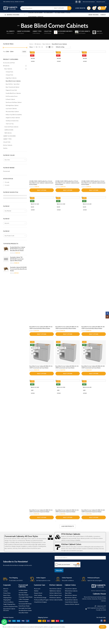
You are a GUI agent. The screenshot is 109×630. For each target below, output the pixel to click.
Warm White (68, 593)
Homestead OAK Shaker (25, 604)
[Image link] (16, 621)
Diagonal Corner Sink (11, 90)
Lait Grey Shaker (23, 592)
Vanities (5, 148)
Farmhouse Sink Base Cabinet (13, 102)
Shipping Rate (7, 600)
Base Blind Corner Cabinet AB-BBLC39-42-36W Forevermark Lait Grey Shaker (41, 367)
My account (37, 588)
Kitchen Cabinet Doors (56, 593)
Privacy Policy (7, 593)
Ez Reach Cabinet (10, 99)
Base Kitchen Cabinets (55, 588)
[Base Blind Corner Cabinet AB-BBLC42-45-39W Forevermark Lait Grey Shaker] (67, 352)
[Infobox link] (15, 579)
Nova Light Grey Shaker (25, 608)
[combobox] (15, 160)
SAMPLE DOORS (8, 130)
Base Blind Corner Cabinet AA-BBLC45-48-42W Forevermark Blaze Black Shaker (93, 327)
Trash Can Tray (10, 123)
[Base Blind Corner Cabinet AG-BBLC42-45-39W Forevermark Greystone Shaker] (67, 444)
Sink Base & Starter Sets (12, 120)
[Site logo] (10, 8)
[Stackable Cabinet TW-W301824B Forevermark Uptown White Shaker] (6, 260)
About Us (5, 588)
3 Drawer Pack (9, 75)
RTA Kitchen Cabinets (70, 534)
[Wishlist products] (88, 8)
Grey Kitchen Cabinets (71, 588)
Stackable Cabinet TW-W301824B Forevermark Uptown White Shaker (16, 258)
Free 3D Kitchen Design (40, 597)
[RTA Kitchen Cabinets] (57, 536)
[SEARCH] (69, 8)
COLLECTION (6, 142)
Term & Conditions (8, 602)
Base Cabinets (8, 69)
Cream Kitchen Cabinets (71, 602)
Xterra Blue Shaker (23, 612)
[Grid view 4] (52, 47)
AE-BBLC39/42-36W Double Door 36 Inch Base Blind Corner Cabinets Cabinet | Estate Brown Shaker (41, 182)
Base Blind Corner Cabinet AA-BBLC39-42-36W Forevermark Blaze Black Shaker (41, 327)
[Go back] (18, 25)
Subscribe (59, 570)
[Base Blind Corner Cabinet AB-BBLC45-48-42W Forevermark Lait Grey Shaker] (94, 352)
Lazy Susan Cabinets (11, 108)
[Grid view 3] (49, 47)
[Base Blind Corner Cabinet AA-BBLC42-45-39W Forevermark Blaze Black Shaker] (67, 260)
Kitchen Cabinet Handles (56, 600)
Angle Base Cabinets (11, 78)
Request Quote (38, 593)
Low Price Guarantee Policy (10, 606)
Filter (24, 51)
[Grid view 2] (47, 47)
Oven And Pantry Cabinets (11, 127)
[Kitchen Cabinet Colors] (57, 547)
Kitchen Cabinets (7, 145)
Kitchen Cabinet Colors (71, 544)
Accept (103, 627)
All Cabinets (6, 65)
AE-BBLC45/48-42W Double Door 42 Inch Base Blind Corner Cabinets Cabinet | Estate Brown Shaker (93, 182)
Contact (5, 591)
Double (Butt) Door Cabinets (13, 93)
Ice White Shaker (23, 590)
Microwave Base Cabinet (12, 111)
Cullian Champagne (24, 599)
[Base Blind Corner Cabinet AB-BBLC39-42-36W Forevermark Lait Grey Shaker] (41, 352)
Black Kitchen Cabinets (71, 595)
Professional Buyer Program (41, 600)
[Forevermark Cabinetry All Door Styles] (50, 537)
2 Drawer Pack (9, 72)
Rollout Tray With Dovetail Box (14, 114)
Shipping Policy (7, 597)
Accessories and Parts (9, 62)
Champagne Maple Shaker (25, 597)
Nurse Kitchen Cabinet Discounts (9, 609)
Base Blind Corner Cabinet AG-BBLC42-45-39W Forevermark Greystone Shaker (67, 511)
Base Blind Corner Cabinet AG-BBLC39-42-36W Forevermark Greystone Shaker (41, 511)
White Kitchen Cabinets (71, 591)
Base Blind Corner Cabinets (13, 81)
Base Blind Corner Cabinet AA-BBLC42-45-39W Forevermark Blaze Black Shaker (67, 327)
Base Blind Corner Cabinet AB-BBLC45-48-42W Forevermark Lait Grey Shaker (93, 367)
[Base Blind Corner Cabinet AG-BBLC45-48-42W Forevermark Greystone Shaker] (94, 444)
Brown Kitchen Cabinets (71, 600)
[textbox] (15, 159)
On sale (7, 182)
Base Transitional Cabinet (12, 87)
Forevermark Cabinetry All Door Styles (21, 536)
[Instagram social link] (79, 2)
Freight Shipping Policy (9, 604)
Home (31, 44)
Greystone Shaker (23, 601)
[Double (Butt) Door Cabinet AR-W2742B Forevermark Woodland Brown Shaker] (6, 250)
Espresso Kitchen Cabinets (72, 604)
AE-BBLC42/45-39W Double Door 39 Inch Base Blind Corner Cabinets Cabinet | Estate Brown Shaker (67, 182)
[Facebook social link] (76, 2)
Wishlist (36, 591)
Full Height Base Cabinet (12, 105)
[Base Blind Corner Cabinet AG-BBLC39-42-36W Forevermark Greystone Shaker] (41, 444)
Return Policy (6, 595)
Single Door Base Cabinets (13, 117)
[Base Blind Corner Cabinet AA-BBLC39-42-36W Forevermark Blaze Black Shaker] (41, 260)
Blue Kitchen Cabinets (71, 597)
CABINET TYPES (7, 139)
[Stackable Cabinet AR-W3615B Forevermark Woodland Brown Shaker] (6, 270)
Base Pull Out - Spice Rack (12, 84)
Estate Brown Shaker (24, 606)
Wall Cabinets (8, 133)
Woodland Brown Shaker (25, 610)
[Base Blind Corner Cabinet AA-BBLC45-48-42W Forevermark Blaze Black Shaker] (94, 260)
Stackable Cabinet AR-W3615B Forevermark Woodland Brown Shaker (18, 268)
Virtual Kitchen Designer (40, 602)
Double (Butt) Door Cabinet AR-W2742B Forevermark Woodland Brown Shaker (17, 248)
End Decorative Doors (11, 96)
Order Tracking (38, 595)
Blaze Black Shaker (23, 595)
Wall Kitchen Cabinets (55, 591)
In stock (7, 185)
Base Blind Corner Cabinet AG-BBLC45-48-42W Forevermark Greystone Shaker (93, 511)
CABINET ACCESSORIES (9, 136)
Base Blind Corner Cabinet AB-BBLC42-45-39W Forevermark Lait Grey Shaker (67, 367)
